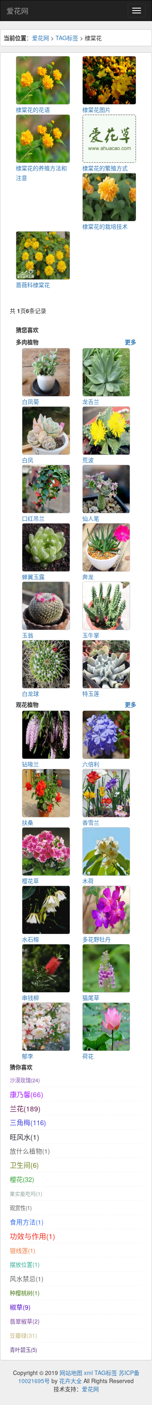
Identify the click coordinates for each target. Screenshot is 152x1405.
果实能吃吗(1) (26, 1193)
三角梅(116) (28, 1122)
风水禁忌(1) (26, 1278)
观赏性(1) (21, 1208)
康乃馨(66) (26, 1094)
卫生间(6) (24, 1165)
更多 (130, 342)
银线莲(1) (22, 1250)
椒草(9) (20, 1307)
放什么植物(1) (30, 1150)
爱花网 (17, 10)
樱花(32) (22, 1179)
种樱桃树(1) (25, 1293)
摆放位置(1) (25, 1264)
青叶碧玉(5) (23, 1350)
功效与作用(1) (32, 1236)
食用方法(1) (26, 1221)
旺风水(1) (24, 1137)
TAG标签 (67, 38)
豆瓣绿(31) (23, 1335)
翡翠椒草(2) (25, 1321)
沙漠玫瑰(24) (25, 1080)
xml (88, 1373)
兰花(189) (25, 1108)
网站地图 (71, 1373)
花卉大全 (70, 1381)
